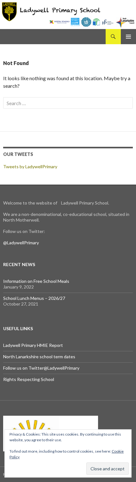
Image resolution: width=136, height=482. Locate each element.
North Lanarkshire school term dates (39, 356)
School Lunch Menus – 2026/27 (34, 298)
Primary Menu (128, 36)
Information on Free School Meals (36, 281)
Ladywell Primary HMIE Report (33, 345)
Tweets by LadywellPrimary (30, 166)
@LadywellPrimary (21, 242)
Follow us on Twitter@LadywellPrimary (41, 368)
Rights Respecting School (28, 379)
